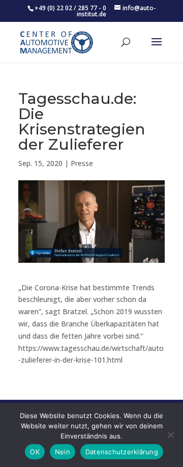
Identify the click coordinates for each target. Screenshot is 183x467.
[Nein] (170, 435)
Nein (62, 452)
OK (35, 452)
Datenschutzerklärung (121, 452)
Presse (82, 163)
